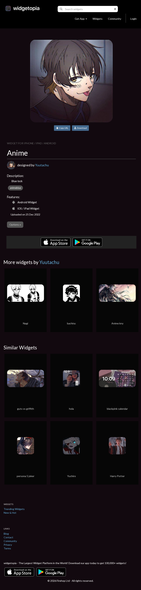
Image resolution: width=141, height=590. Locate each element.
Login (133, 18)
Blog (6, 533)
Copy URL (63, 128)
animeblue (15, 187)
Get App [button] (80, 18)
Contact (8, 537)
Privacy (8, 544)
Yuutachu (42, 165)
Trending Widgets (14, 509)
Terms (7, 548)
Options (14, 224)
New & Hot (10, 512)
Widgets (97, 18)
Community (114, 18)
